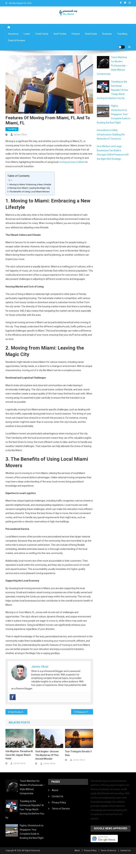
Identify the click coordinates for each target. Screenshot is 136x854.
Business (107, 33)
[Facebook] (13, 697)
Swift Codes (60, 33)
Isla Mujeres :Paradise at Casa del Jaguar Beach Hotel (19, 755)
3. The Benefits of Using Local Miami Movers (28, 191)
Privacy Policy (59, 802)
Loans (27, 33)
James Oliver (20, 134)
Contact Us (57, 796)
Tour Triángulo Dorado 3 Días (78, 753)
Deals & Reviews (16, 40)
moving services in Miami (72, 162)
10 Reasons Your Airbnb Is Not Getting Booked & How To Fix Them (83, 712)
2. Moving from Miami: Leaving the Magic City (28, 188)
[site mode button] (121, 47)
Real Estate (91, 33)
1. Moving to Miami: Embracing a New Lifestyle (29, 184)
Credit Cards (41, 33)
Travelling (122, 33)
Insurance (13, 33)
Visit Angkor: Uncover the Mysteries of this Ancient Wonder (47, 755)
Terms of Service (61, 808)
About (55, 790)
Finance (76, 33)
